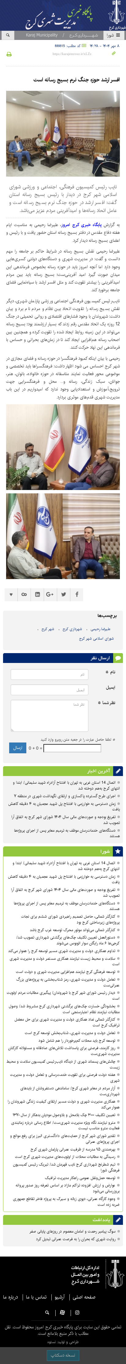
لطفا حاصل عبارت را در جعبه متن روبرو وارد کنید (78, 740)
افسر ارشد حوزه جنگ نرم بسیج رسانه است (76, 79)
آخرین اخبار (98, 771)
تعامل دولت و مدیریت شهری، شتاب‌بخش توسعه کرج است (70, 1033)
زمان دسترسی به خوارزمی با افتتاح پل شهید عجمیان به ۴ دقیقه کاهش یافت (64, 807)
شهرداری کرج (72, 629)
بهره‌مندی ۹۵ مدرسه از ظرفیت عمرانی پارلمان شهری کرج (72, 1149)
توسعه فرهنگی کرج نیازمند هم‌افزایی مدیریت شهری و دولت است (65, 972)
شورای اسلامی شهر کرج (96, 638)
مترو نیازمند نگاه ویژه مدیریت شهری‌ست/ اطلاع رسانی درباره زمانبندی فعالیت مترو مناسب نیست (65, 1125)
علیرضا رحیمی (101, 629)
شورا (111, 35)
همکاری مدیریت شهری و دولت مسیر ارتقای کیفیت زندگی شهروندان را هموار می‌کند (64, 1104)
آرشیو (60, 1297)
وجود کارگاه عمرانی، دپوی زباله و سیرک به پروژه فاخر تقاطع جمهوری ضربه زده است (66, 1202)
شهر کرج (48, 629)
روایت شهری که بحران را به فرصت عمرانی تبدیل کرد (76, 1239)
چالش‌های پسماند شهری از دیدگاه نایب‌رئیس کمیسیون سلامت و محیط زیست (63, 1064)
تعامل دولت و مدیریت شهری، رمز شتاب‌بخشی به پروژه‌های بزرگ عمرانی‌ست (68, 982)
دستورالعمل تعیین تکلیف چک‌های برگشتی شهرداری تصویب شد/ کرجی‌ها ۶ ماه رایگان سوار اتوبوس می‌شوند (68, 940)
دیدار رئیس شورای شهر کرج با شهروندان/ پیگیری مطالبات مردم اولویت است (63, 996)
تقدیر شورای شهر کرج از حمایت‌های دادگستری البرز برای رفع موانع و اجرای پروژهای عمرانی (65, 1139)
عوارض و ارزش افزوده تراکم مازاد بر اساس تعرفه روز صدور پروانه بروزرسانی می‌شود (68, 1188)
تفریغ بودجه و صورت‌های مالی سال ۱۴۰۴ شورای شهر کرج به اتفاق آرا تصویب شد (65, 820)
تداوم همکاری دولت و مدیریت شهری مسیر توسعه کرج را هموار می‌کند (61, 951)
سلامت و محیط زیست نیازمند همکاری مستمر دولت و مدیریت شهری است (64, 961)
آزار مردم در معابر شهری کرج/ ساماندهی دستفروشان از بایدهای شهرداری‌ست (70, 1091)
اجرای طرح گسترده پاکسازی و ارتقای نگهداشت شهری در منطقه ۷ (65, 796)
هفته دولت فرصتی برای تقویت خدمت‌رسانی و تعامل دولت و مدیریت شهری (65, 1078)
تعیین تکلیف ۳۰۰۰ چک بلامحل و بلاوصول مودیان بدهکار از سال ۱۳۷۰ (64, 1115)
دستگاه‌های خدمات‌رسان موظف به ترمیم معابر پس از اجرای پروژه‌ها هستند (67, 833)
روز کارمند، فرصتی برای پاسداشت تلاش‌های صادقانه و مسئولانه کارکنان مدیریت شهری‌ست (64, 1051)
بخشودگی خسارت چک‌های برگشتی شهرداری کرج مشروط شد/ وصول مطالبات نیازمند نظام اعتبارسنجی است (64, 1009)
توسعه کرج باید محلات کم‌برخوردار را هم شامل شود (77, 1040)
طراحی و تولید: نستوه (63, 1342)
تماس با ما (36, 1297)
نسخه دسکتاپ (63, 1355)
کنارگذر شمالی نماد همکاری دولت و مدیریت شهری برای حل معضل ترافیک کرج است (67, 1022)
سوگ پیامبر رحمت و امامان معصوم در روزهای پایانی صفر (72, 1231)
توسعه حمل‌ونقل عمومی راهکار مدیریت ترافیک (80, 1178)
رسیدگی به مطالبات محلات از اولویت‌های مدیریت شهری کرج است (65, 1157)
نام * (110, 672)
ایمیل (110, 687)
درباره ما (10, 1297)
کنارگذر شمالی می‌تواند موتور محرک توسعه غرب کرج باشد (72, 930)
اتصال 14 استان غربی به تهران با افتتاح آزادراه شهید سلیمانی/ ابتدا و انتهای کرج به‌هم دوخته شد (66, 785)
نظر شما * (106, 703)
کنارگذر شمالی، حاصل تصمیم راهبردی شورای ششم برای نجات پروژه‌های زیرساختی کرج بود (70, 919)
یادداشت (101, 1220)
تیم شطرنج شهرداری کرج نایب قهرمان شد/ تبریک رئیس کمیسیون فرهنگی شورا (66, 1167)
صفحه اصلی (84, 1297)
